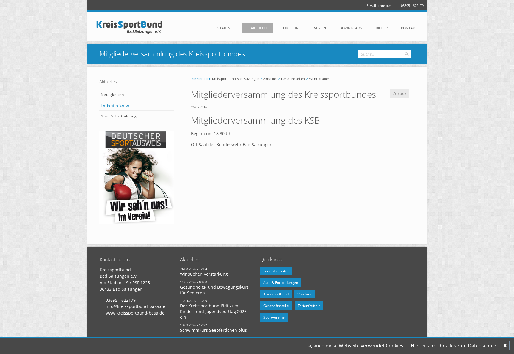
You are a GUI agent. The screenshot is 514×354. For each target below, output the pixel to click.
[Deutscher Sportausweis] (136, 222)
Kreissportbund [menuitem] (276, 294)
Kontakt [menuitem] (409, 28)
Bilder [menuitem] (382, 28)
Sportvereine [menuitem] (274, 317)
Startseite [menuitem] (227, 28)
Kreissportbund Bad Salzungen (235, 78)
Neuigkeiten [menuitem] (112, 94)
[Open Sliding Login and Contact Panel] (260, 15)
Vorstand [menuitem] (304, 294)
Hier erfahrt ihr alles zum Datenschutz (453, 345)
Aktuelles (270, 78)
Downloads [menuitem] (350, 28)
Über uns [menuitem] (292, 28)
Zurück (399, 93)
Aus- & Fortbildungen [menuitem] (121, 115)
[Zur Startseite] (132, 27)
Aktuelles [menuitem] (260, 28)
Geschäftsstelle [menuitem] (276, 305)
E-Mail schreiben (379, 5)
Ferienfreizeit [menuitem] (309, 305)
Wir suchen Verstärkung (204, 274)
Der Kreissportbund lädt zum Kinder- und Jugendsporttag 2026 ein (213, 311)
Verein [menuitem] (320, 28)
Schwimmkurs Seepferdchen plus (213, 330)
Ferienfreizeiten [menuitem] (116, 105)
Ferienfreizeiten (293, 78)
